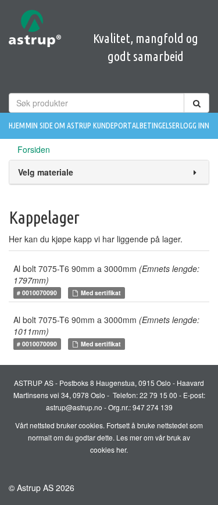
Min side (39, 125)
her (121, 449)
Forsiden (33, 149)
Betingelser (160, 125)
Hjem (17, 125)
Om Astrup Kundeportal (96, 125)
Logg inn (194, 125)
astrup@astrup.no (74, 407)
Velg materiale (45, 172)
